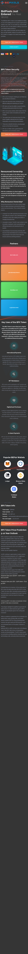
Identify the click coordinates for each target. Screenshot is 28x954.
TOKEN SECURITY (13, 47)
